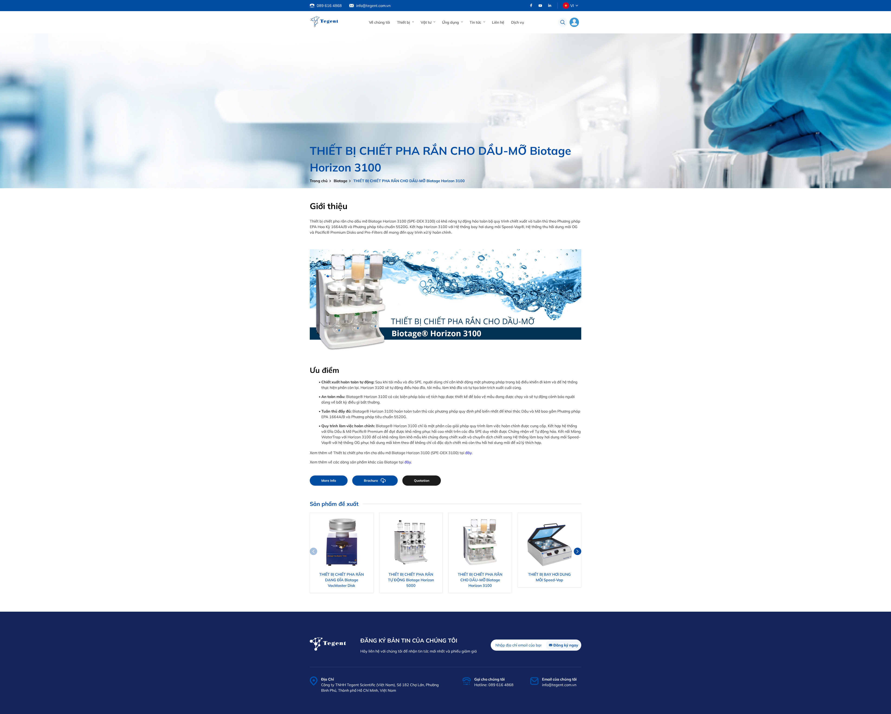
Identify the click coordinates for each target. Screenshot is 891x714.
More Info (328, 480)
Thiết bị (403, 22)
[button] (577, 551)
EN (572, 16)
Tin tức (475, 22)
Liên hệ (498, 22)
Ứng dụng (450, 22)
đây (468, 452)
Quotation (421, 480)
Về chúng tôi (379, 22)
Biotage (340, 180)
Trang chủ (319, 180)
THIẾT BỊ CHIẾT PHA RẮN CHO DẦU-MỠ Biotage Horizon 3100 (409, 180)
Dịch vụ (517, 22)
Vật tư (426, 22)
